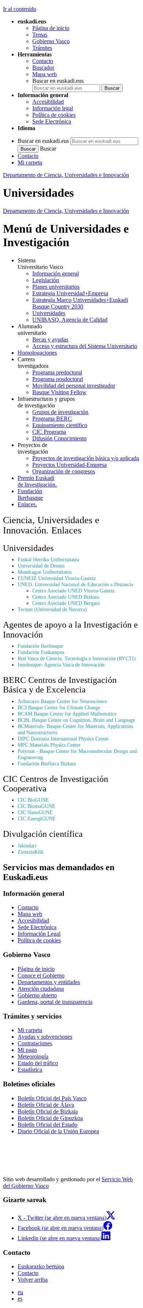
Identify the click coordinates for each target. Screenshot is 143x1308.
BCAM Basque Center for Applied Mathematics (67, 714)
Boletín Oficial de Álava (46, 1105)
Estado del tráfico (38, 1063)
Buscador (43, 67)
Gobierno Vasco (51, 41)
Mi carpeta (30, 162)
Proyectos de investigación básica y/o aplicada (85, 458)
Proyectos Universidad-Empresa (69, 465)
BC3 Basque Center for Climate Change (59, 707)
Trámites (42, 48)
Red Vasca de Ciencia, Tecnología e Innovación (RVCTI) (77, 658)
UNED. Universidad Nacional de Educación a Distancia (75, 584)
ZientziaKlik (31, 852)
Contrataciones (35, 1043)
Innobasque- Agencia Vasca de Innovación (61, 665)
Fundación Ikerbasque (40, 646)
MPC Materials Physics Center (49, 745)
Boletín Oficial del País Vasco (52, 1098)
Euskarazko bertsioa (41, 1266)
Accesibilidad (48, 102)
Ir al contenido (19, 9)
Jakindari (27, 846)
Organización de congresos (63, 471)
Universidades (48, 313)
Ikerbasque (30, 494)
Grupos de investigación (60, 412)
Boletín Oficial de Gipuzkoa (50, 1118)
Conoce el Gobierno (41, 975)
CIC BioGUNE (33, 800)
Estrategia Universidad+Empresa (70, 293)
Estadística (30, 1070)
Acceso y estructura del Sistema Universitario (84, 346)
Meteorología (33, 1056)
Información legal (52, 108)
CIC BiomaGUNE (36, 806)
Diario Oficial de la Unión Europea (58, 1131)
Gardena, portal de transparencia (55, 1002)
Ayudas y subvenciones (45, 1037)
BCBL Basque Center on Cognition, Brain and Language (76, 720)
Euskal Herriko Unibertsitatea (48, 559)
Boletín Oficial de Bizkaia (48, 1111)
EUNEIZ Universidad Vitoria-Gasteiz (57, 578)
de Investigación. (37, 481)
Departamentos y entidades (49, 982)
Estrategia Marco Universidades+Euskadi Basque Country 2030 (80, 303)
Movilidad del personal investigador (73, 386)
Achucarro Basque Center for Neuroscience (62, 701)
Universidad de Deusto (41, 566)
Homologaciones (37, 353)
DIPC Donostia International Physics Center (63, 739)
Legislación (45, 280)
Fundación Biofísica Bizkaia (47, 763)
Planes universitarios (56, 287)
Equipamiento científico (59, 425)
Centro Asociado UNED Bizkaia (65, 597)
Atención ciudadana (41, 989)
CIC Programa (49, 432)
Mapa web (44, 74)
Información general (55, 273)
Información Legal (39, 934)
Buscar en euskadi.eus (58, 81)
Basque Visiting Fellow (59, 392)
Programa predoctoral (57, 372)
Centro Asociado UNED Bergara (66, 603)
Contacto (42, 61)
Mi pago (27, 1050)
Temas (39, 35)
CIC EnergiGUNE (37, 818)
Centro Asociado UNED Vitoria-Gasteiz (73, 591)
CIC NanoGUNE (35, 812)
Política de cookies (54, 115)
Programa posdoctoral (57, 379)
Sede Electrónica (51, 121)
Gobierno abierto (37, 995)
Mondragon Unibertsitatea (45, 572)
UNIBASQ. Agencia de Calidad (69, 320)
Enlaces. (27, 504)
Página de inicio (50, 28)
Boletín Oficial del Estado (47, 1125)
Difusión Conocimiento (59, 438)
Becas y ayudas (50, 339)
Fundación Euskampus (41, 652)
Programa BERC (52, 418)
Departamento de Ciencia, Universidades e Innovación (66, 175)
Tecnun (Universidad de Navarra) (52, 609)
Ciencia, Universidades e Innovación (66, 211)
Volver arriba (33, 1279)
